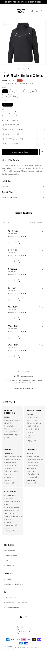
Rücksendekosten (11, 608)
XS (5, 91)
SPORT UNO (17, 647)
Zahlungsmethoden (12, 598)
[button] (4, 11)
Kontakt (7, 579)
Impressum (9, 565)
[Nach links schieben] (18, 68)
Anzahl (4, 109)
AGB (6, 560)
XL (33, 91)
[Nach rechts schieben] (28, 68)
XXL (5, 96)
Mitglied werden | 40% (13, 584)
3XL (14, 96)
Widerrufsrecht (10, 556)
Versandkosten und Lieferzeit (16, 603)
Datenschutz (9, 551)
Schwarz (7, 105)
